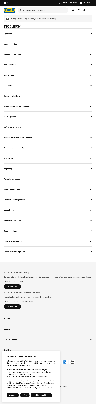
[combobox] (42, 10)
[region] (31, 376)
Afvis (25, 395)
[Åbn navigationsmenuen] (90, 10)
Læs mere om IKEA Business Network (18, 301)
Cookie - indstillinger (41, 395)
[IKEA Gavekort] (72, 362)
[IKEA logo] (9, 10)
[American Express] (65, 362)
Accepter (12, 395)
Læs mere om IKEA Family (14, 281)
